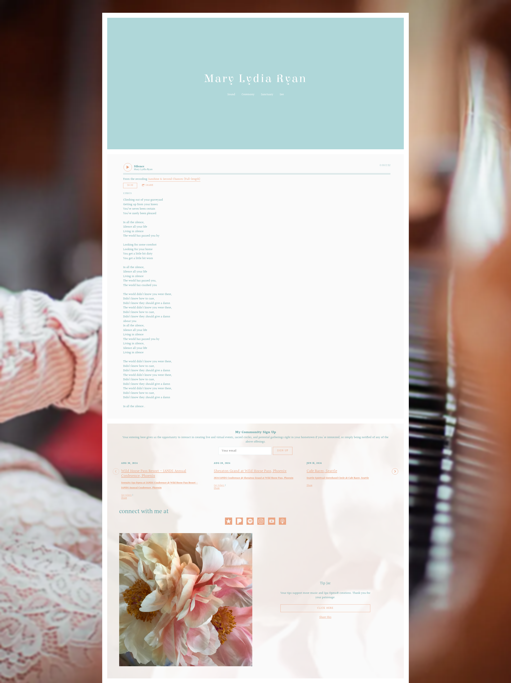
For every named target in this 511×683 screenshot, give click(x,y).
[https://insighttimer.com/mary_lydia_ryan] (282, 522)
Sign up (282, 450)
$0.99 (130, 185)
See (282, 94)
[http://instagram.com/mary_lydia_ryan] (260, 522)
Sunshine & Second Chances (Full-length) (174, 179)
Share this (325, 617)
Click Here (325, 608)
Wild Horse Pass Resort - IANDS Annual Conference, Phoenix (153, 473)
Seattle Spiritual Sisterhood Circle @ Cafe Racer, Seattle (338, 478)
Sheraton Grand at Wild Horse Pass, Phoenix (250, 471)
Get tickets (126, 495)
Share (149, 185)
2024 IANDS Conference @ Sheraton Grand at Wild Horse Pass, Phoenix (253, 478)
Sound (231, 94)
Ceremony (248, 94)
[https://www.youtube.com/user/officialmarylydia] (271, 522)
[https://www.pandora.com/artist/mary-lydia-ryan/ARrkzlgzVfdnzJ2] (239, 522)
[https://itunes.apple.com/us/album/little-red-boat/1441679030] (228, 522)
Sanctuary (267, 94)
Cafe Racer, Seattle (322, 471)
